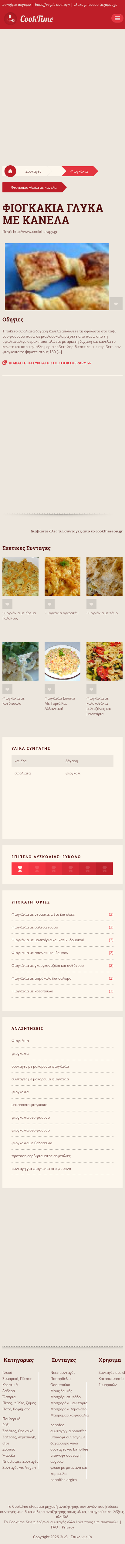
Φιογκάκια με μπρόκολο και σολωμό (41, 978)
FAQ (54, 1527)
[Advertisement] (62, 91)
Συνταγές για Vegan (19, 1467)
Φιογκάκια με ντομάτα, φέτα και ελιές (43, 914)
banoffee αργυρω (16, 4)
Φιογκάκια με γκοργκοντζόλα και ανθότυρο (48, 965)
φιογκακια (20, 1053)
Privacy (68, 1527)
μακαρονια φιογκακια (29, 1104)
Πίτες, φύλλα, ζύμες (19, 1402)
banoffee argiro (63, 1479)
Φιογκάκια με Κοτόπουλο (13, 701)
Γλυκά (7, 1372)
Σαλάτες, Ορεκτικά (17, 1430)
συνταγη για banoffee (68, 1430)
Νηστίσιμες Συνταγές (20, 1461)
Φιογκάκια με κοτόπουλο (32, 991)
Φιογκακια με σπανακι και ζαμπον (40, 952)
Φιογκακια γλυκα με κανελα (33, 187)
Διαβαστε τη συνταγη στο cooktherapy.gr (50, 363)
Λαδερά (8, 1390)
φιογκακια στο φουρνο (31, 1117)
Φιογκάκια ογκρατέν (62, 613)
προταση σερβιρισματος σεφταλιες (41, 1155)
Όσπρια (8, 1396)
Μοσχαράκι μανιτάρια (68, 1402)
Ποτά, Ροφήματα (16, 1409)
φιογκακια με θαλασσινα (32, 1143)
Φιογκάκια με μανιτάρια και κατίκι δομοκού (48, 939)
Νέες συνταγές (62, 1372)
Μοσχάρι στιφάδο (65, 1396)
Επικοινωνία (81, 1536)
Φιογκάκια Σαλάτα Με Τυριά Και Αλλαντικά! (60, 703)
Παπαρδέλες (60, 1378)
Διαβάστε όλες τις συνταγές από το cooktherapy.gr (77, 531)
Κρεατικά (10, 1384)
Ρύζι (6, 1424)
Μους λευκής (61, 1390)
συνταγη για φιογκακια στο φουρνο (41, 1168)
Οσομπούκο (60, 1384)
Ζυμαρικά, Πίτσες (17, 1378)
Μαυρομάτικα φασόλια (69, 1415)
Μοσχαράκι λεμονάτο (68, 1409)
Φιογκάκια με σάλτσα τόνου (35, 927)
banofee (57, 1424)
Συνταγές (33, 171)
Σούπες (8, 1449)
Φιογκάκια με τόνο (102, 613)
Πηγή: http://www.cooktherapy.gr (30, 231)
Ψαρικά (8, 1455)
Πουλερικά (11, 1418)
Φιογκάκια (79, 171)
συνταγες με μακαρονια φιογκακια (40, 1066)
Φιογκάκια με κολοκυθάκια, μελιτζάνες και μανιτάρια (98, 706)
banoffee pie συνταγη (52, 4)
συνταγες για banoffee (69, 1449)
